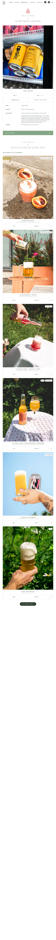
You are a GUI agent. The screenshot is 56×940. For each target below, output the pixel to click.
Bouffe (17, 2)
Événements (24, 2)
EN (52, 2)
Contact (40, 2)
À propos (33, 2)
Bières (11, 2)
